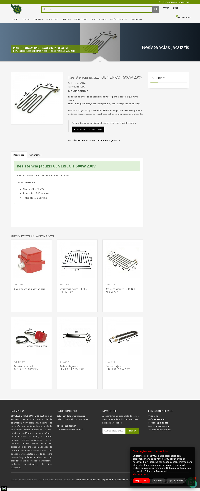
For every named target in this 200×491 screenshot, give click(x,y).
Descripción (19, 154)
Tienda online (31, 47)
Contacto (136, 19)
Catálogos (80, 19)
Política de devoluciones (159, 429)
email (79, 429)
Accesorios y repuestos (55, 47)
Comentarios (35, 154)
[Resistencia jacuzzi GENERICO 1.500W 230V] (37, 98)
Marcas (66, 19)
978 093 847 (183, 2)
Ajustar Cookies (176, 480)
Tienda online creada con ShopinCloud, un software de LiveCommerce (109, 479)
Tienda (26, 19)
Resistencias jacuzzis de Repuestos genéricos (98, 140)
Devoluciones (98, 19)
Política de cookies (157, 419)
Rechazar (158, 480)
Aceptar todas (141, 480)
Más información (141, 474)
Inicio (15, 19)
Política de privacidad (158, 422)
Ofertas (37, 19)
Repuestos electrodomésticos (30, 51)
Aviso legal (153, 415)
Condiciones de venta (158, 426)
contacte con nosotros (88, 129)
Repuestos (52, 19)
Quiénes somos (118, 19)
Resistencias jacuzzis (63, 51)
